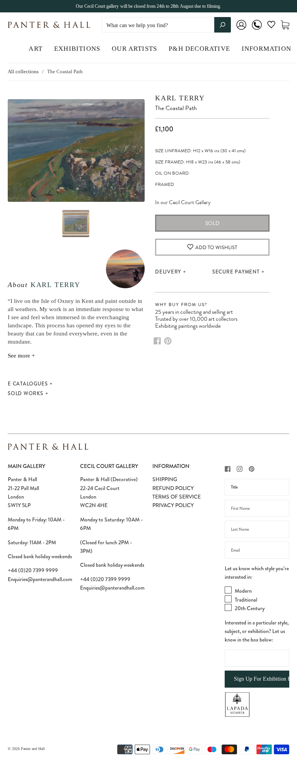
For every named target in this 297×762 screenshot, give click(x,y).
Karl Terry (55, 285)
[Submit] (222, 25)
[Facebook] (157, 341)
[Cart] (285, 25)
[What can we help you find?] (166, 25)
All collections (23, 71)
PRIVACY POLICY (173, 505)
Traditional (246, 600)
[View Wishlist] (271, 26)
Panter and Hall (33, 749)
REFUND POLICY (173, 488)
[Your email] (257, 550)
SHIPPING (164, 479)
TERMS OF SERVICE (176, 497)
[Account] (241, 30)
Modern (243, 591)
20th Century (250, 608)
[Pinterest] (167, 341)
